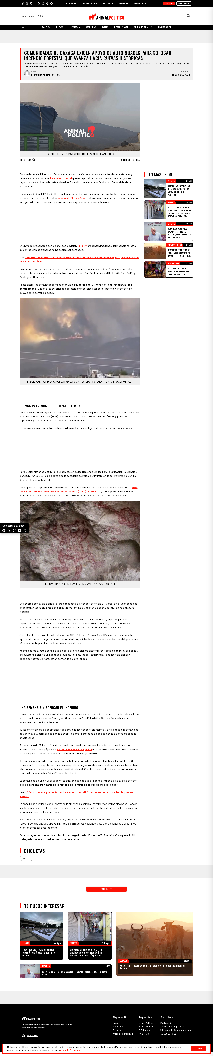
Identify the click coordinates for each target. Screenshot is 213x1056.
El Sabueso (144, 979)
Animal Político (146, 972)
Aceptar (198, 1048)
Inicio (115, 972)
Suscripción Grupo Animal (173, 976)
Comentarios (106, 838)
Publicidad (165, 972)
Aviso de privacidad (123, 983)
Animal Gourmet (147, 976)
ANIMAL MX (123, 3)
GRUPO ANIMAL (70, 3)
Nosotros (118, 976)
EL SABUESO (108, 3)
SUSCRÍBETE (169, 3)
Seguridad (90, 27)
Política (46, 27)
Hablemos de (164, 27)
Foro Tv (82, 209)
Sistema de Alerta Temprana (74, 699)
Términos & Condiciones (145, 996)
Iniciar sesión (183, 3)
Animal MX (144, 983)
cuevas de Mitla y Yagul (72, 198)
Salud (105, 27)
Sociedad (75, 27)
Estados (60, 27)
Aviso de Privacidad (70, 1050)
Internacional (121, 27)
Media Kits (32, 985)
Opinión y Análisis (143, 27)
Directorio (118, 979)
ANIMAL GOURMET (141, 3)
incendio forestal (61, 178)
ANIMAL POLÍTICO (90, 3)
